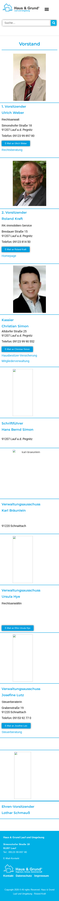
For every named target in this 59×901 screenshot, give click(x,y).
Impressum (41, 875)
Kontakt (8, 875)
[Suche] (54, 23)
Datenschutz (24, 875)
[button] (46, 9)
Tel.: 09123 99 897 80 (15, 852)
